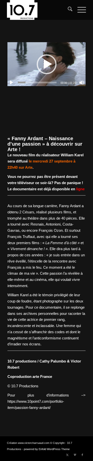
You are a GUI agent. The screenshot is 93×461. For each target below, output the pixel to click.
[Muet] (81, 82)
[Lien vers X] (67, 455)
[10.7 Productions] (38, 10)
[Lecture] (11, 82)
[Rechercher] (67, 10)
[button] (47, 64)
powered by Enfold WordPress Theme (47, 449)
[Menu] (79, 10)
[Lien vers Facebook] (82, 455)
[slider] (37, 82)
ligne (80, 189)
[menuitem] (67, 10)
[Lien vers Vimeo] (75, 455)
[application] (46, 64)
